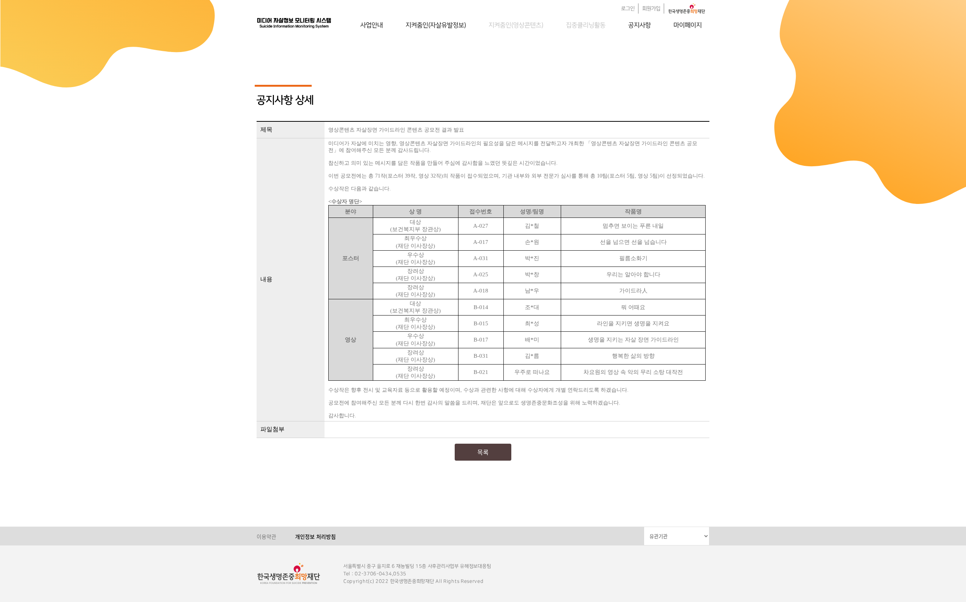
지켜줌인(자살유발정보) (436, 25)
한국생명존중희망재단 (294, 22)
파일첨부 (272, 429)
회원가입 (651, 9)
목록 (483, 451)
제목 (266, 129)
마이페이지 (688, 25)
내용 (266, 279)
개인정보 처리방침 (315, 536)
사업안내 (371, 25)
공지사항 (639, 25)
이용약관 (266, 536)
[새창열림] (686, 8)
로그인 (628, 9)
